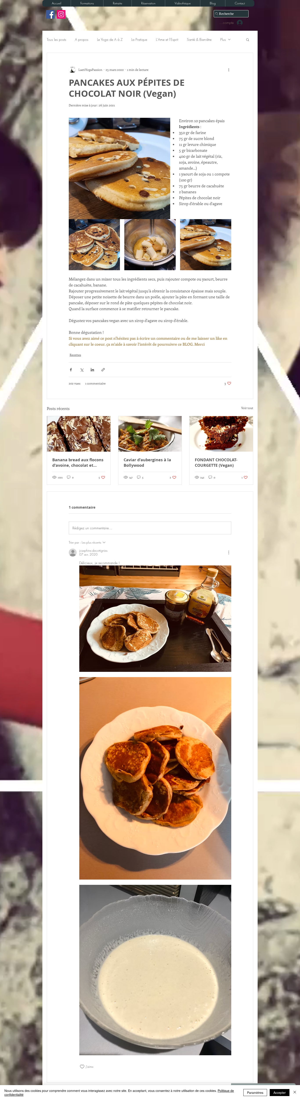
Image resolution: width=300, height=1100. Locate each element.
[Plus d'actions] (228, 69)
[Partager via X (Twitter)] (82, 370)
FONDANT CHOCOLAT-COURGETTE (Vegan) (216, 462)
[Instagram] (61, 14)
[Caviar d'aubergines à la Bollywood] (150, 434)
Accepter (279, 1092)
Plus (223, 39)
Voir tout (247, 408)
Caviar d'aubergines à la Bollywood (147, 462)
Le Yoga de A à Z (110, 39)
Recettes (75, 355)
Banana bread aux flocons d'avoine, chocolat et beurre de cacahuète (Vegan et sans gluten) (77, 462)
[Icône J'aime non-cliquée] (82, 1066)
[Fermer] (294, 1092)
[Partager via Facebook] (71, 370)
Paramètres (255, 1092)
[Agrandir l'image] (94, 244)
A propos (81, 39)
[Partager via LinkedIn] (92, 370)
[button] (87, 3)
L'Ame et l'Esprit (167, 39)
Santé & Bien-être (199, 39)
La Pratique (139, 39)
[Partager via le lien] (103, 370)
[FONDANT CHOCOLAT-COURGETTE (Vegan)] (221, 434)
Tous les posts (56, 39)
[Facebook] (50, 14)
